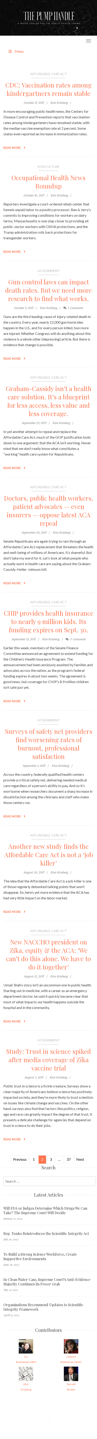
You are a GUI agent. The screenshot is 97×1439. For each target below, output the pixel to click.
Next (80, 1159)
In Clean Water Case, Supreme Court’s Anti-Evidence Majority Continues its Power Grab (46, 1281)
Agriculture (48, 166)
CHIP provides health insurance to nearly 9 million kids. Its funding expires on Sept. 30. (48, 621)
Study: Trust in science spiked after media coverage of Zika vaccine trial (48, 1059)
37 (69, 1159)
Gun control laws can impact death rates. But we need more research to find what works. (48, 290)
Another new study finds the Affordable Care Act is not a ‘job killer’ (48, 854)
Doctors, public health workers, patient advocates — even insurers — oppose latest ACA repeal (48, 510)
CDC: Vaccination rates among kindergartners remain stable (48, 89)
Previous (20, 1159)
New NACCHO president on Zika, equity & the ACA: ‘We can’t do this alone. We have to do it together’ (48, 954)
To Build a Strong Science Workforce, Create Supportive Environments (40, 1256)
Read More (12, 148)
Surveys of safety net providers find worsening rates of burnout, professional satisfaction (48, 743)
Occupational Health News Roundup (48, 181)
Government (48, 271)
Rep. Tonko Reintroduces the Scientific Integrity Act (46, 1233)
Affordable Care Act (48, 74)
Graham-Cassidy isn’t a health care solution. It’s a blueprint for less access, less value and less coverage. (49, 401)
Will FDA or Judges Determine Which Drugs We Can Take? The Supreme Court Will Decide (45, 1210)
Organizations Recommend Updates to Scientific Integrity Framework (43, 1307)
